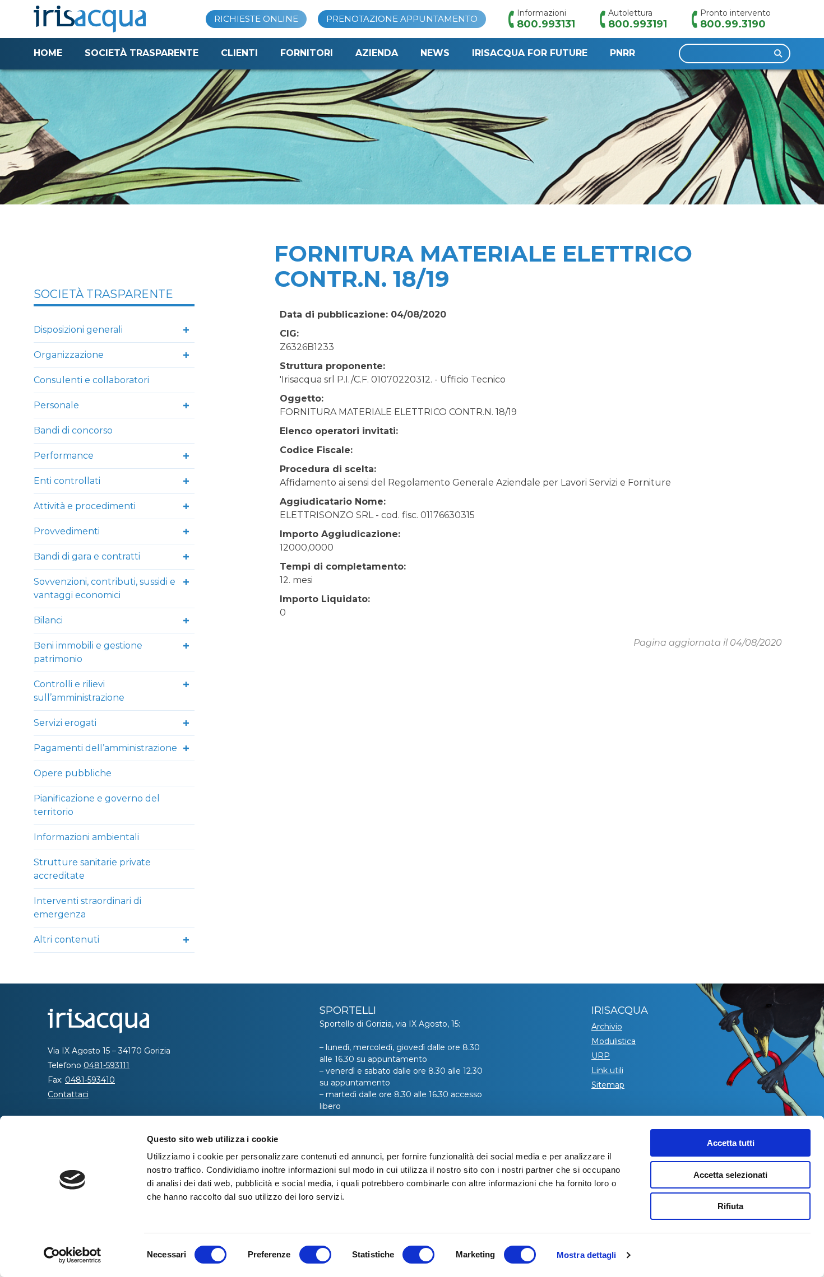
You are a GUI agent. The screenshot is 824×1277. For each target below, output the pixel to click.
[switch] (315, 1255)
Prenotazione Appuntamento (402, 18)
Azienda (376, 53)
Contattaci (68, 1094)
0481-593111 (106, 1065)
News (435, 53)
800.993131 (546, 24)
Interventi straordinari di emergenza (87, 908)
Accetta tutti (730, 1143)
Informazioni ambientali (86, 837)
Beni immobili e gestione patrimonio (88, 652)
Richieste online (256, 18)
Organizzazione (69, 354)
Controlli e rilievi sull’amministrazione (79, 691)
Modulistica (613, 1041)
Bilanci (48, 620)
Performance (64, 455)
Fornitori (306, 53)
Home (48, 53)
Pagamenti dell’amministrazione (105, 748)
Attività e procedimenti (85, 506)
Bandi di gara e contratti (87, 556)
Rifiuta (730, 1206)
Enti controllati (67, 481)
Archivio (606, 1027)
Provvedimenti (67, 531)
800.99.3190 (733, 24)
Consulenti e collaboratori (91, 380)
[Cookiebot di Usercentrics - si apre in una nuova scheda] (73, 1255)
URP (600, 1056)
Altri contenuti (66, 939)
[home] (90, 19)
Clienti (239, 53)
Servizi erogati (65, 722)
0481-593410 (90, 1080)
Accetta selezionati (730, 1175)
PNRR (622, 53)
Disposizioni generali (78, 329)
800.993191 (637, 24)
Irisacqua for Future (529, 53)
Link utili (607, 1070)
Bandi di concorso (73, 430)
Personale (56, 405)
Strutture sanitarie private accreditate (92, 869)
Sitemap (607, 1085)
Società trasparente (141, 53)
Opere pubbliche (73, 773)
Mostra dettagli (587, 1255)
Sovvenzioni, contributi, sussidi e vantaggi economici (104, 588)
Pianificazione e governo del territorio (97, 805)
